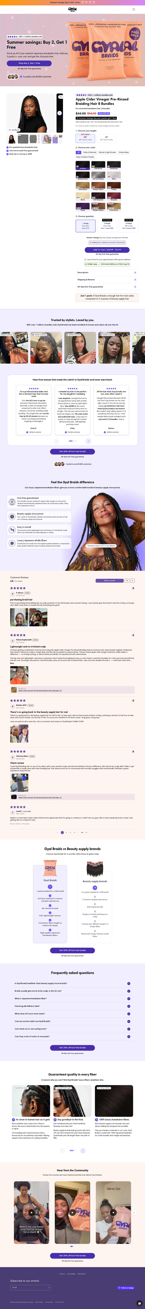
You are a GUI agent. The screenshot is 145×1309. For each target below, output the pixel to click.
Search (62, 1274)
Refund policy (39, 1302)
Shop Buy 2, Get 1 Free (29, 63)
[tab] (71, 441)
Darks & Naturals (89, 152)
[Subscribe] (48, 1287)
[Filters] (127, 581)
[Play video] (31, 1212)
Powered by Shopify (27, 1302)
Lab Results (82, 1274)
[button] (59, 113)
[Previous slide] (56, 441)
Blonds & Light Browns (107, 152)
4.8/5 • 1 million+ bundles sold (30, 36)
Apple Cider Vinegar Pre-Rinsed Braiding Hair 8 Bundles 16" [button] (40, 691)
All (78, 152)
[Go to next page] (87, 832)
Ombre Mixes (124, 152)
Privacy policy (49, 1302)
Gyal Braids (18, 1302)
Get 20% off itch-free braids (72, 452)
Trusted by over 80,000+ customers (37, 77)
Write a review (109, 581)
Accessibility (71, 1274)
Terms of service (59, 1302)
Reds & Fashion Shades (85, 157)
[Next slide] (88, 441)
